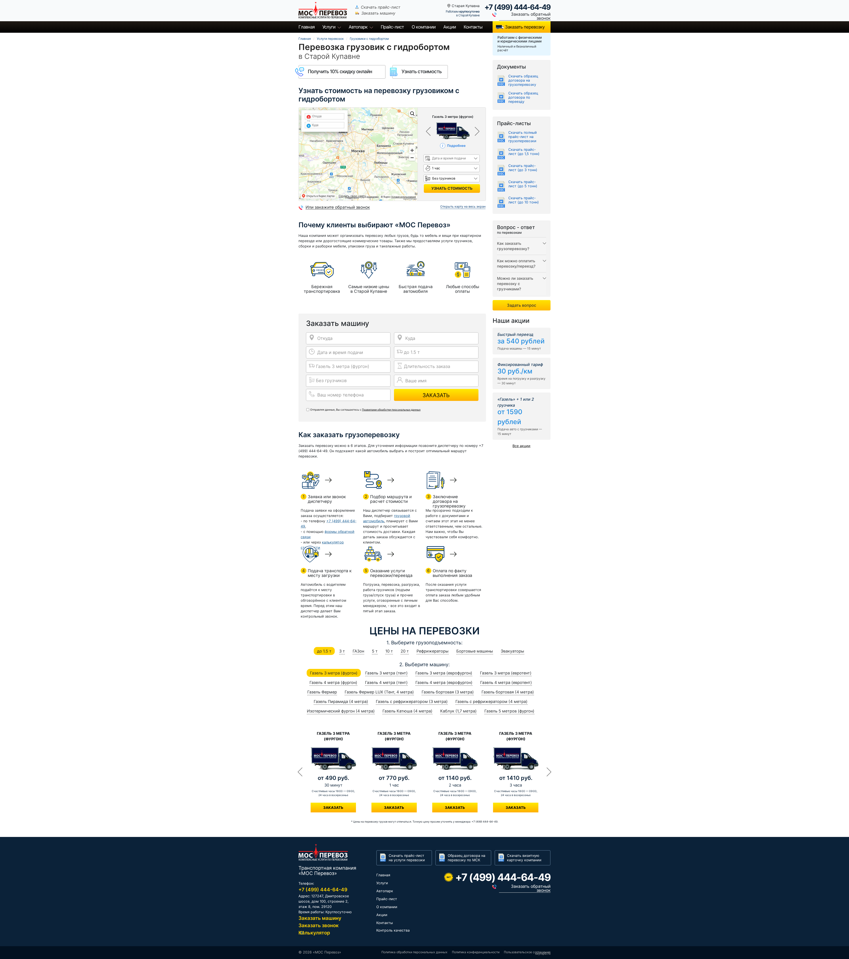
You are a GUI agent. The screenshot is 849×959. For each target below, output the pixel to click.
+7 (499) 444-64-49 (517, 7)
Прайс (392, 27)
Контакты (473, 27)
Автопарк (358, 27)
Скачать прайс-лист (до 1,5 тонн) (523, 151)
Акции (449, 27)
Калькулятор (314, 933)
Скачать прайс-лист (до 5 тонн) (522, 184)
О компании (424, 27)
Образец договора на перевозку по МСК (466, 857)
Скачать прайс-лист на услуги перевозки (407, 857)
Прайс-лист (386, 899)
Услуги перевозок (330, 38)
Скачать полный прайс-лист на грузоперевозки (522, 136)
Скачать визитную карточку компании (524, 857)
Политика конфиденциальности (475, 952)
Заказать (436, 395)
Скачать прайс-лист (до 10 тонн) (523, 200)
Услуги (328, 27)
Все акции (521, 446)
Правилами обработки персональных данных (391, 409)
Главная (306, 27)
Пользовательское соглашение (527, 952)
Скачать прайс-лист (380, 7)
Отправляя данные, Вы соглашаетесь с (365, 409)
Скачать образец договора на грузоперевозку (523, 80)
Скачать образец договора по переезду (523, 97)
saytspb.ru (543, 953)
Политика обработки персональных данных (414, 952)
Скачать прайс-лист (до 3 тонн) (522, 168)
